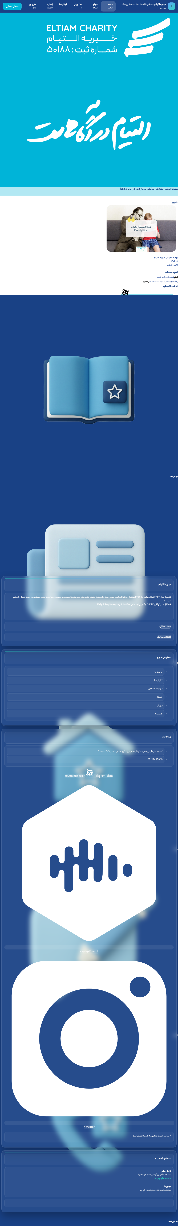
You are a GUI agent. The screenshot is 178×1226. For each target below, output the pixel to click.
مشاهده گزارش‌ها (163, 1178)
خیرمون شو (32, 6)
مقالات (159, 189)
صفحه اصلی (110, 6)
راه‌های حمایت (50, 6)
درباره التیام (95, 6)
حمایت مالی (12, 6)
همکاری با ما (78, 6)
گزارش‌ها (63, 4)
